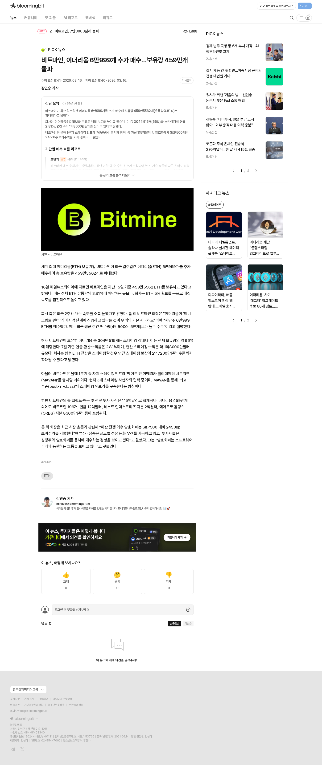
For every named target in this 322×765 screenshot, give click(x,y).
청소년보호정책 (56, 705)
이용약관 (15, 705)
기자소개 (29, 699)
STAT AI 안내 (74, 103)
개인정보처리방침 (33, 705)
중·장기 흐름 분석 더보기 (114, 175)
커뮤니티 (30, 18)
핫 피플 (50, 18)
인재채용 (43, 699)
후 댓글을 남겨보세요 (72, 610)
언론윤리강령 (76, 705)
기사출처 (186, 80)
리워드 (108, 18)
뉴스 (13, 18)
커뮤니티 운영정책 (62, 699)
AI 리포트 (70, 18)
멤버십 (90, 18)
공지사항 (15, 699)
